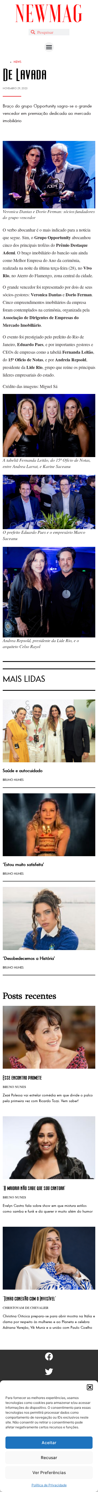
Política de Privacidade (49, 1485)
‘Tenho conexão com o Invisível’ (29, 1298)
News (17, 62)
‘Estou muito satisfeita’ (23, 864)
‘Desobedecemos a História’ (29, 958)
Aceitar (49, 1442)
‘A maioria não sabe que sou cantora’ (34, 1188)
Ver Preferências (49, 1472)
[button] (90, 1387)
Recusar (49, 1457)
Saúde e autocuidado (22, 771)
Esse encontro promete (22, 1077)
